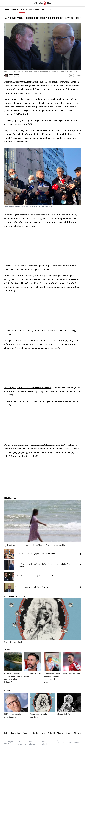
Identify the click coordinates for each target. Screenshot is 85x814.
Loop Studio (70, 741)
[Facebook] (70, 75)
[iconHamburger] (5, 3)
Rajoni (44, 9)
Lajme (6, 9)
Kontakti (55, 741)
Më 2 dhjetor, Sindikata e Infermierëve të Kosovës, (28, 388)
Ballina (6, 733)
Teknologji (60, 733)
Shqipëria (14, 9)
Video (25, 733)
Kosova (22, 9)
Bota (49, 9)
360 (30, 733)
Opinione (36, 733)
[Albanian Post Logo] (42, 3)
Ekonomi (69, 733)
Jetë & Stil (51, 733)
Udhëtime (77, 733)
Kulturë (43, 733)
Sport (19, 733)
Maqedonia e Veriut (33, 9)
